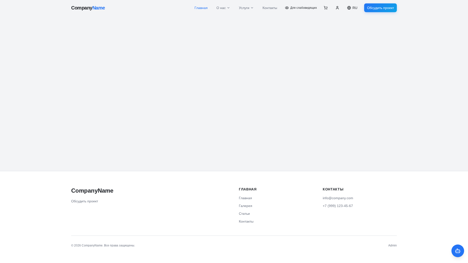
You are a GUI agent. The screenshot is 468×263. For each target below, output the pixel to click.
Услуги (244, 8)
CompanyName (92, 190)
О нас (221, 8)
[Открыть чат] (457, 250)
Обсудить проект (380, 8)
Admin (392, 245)
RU (354, 8)
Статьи (244, 214)
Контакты (270, 8)
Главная (201, 8)
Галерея (245, 206)
